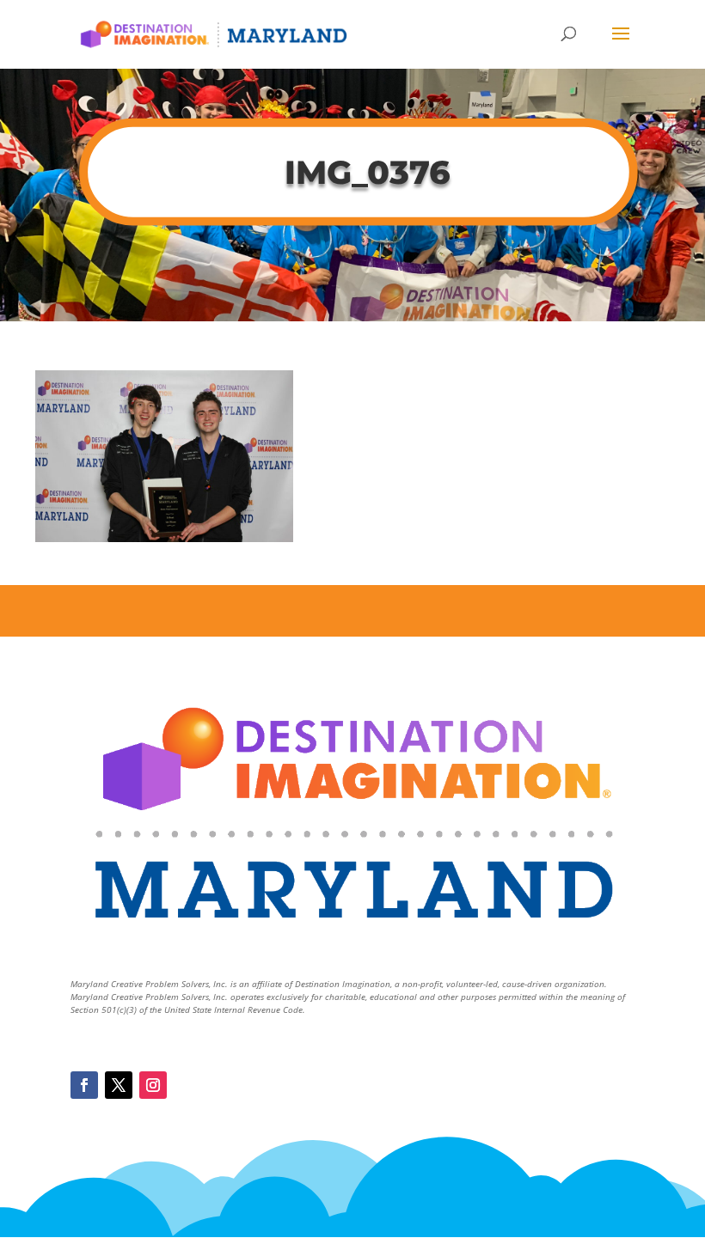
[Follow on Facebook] (84, 1085)
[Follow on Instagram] (153, 1085)
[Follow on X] (118, 1085)
